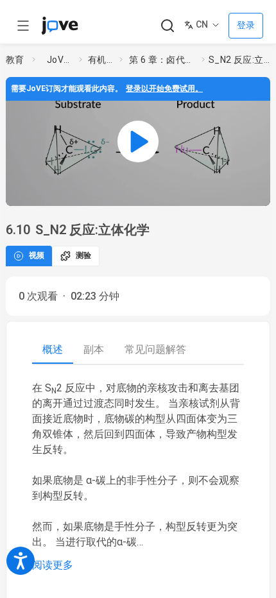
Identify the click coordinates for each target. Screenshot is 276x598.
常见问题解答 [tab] (155, 349)
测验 (83, 255)
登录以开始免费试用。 (164, 88)
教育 (15, 60)
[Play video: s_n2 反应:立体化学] (138, 141)
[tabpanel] (138, 477)
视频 (36, 255)
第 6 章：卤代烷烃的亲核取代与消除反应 (162, 60)
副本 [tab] (93, 349)
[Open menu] (23, 25)
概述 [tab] (52, 349)
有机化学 (101, 60)
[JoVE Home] (59, 26)
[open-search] (167, 26)
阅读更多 (52, 565)
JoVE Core (60, 60)
